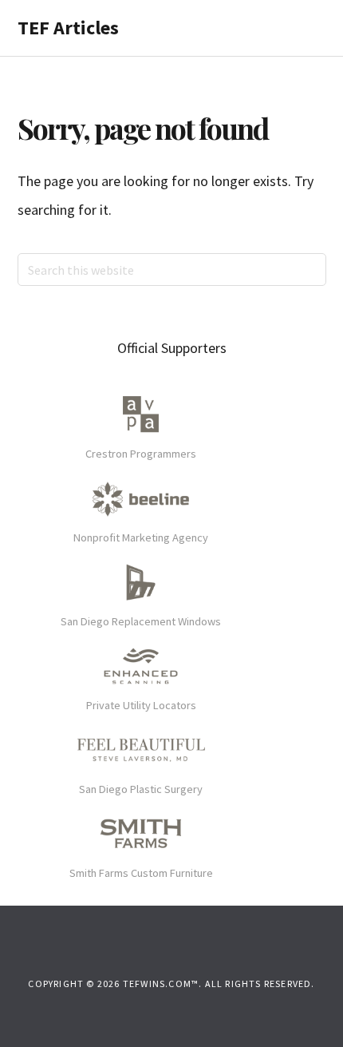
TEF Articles (68, 27)
